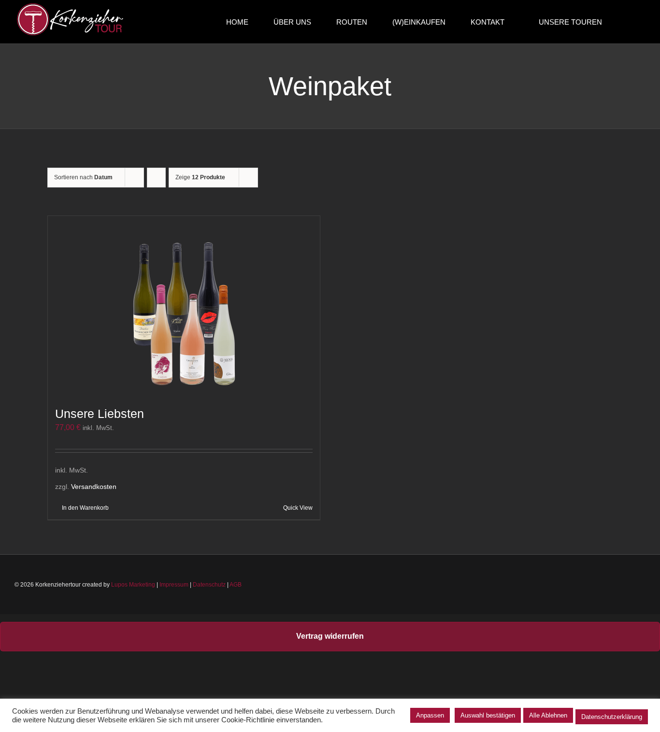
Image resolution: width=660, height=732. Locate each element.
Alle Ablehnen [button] (548, 715)
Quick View (298, 507)
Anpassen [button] (430, 715)
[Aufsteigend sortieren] (156, 177)
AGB (236, 584)
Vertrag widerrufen (330, 636)
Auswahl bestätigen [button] (487, 715)
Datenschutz (209, 584)
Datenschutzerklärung (611, 716)
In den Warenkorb (85, 507)
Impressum (173, 584)
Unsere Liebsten (99, 413)
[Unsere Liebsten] (184, 306)
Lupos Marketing (133, 584)
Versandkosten (93, 486)
